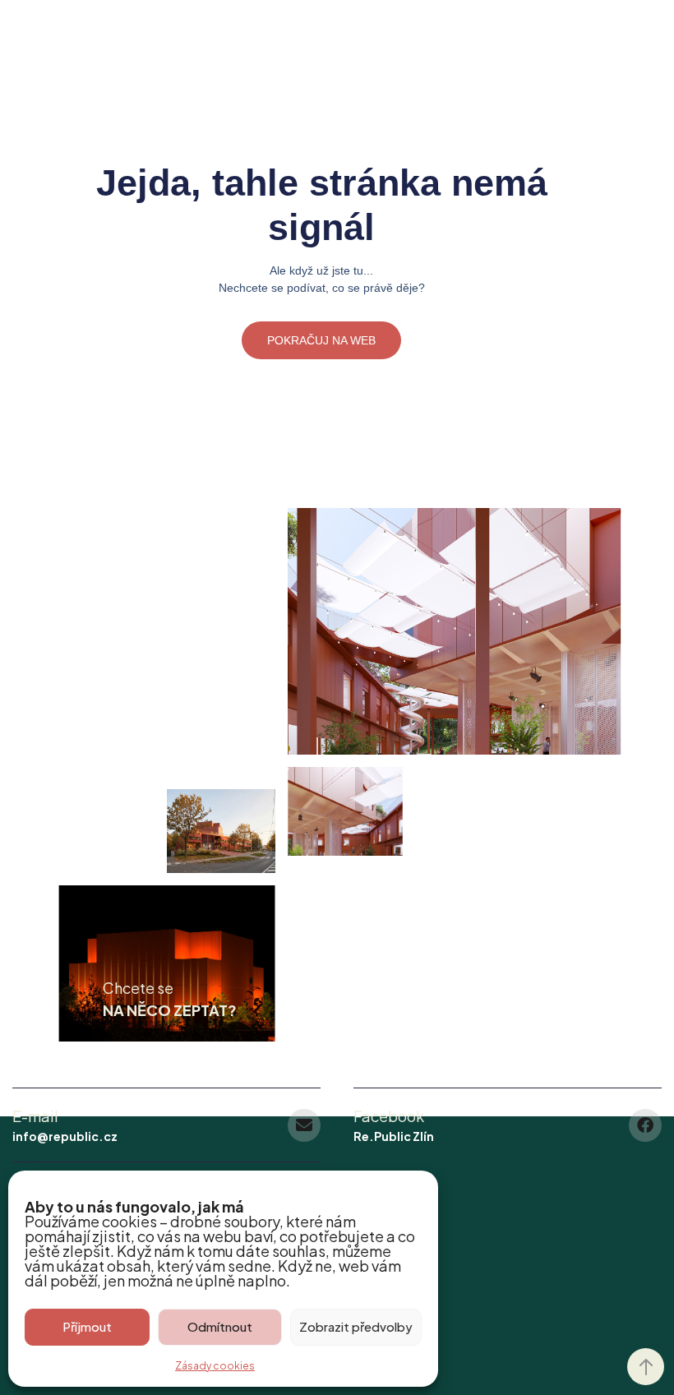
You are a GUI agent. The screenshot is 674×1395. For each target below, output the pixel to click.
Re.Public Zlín (393, 1136)
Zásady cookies (215, 1366)
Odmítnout (219, 1326)
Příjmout (87, 1326)
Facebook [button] (388, 1115)
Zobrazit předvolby (356, 1326)
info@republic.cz (65, 1136)
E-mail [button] (35, 1115)
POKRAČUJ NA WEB (321, 340)
